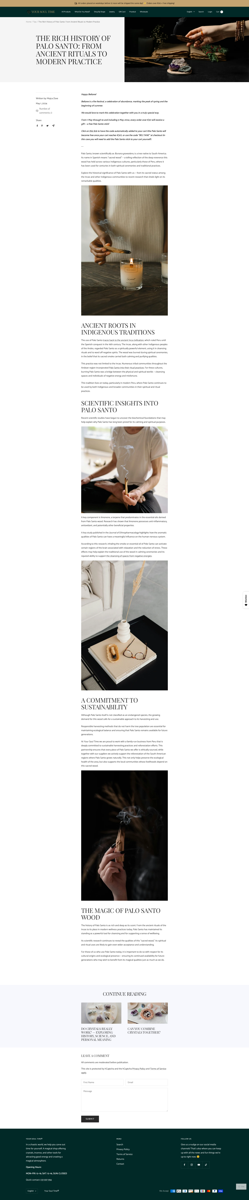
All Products (66, 11)
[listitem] (37, 126)
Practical (132, 11)
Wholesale (144, 11)
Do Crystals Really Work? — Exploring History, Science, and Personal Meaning (98, 1034)
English (189, 11)
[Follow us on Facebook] (184, 1164)
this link (93, 131)
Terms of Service (158, 1069)
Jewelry (112, 11)
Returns (120, 1159)
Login (210, 11)
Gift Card (122, 11)
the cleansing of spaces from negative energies (129, 556)
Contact (120, 1164)
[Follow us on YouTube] (198, 1164)
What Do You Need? (82, 11)
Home (28, 22)
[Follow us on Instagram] (191, 1164)
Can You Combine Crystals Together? (144, 1030)
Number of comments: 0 (45, 111)
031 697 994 (46, 1180)
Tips (35, 22)
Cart (219, 11)
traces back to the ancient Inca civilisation (123, 340)
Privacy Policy (138, 1069)
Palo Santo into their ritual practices (126, 368)
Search (201, 11)
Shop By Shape (99, 11)
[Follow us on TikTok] (205, 1164)
